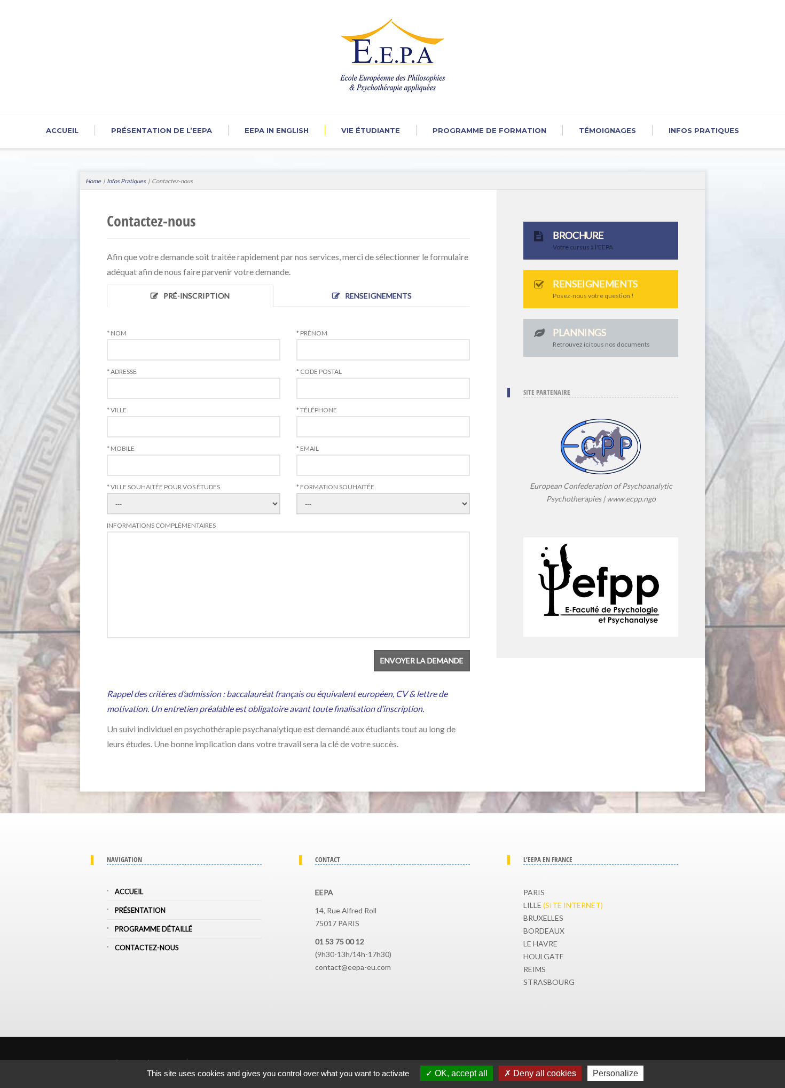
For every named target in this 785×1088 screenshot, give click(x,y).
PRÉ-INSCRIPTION (196, 295)
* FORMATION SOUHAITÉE (335, 487)
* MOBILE (121, 448)
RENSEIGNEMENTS (378, 295)
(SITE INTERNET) (573, 905)
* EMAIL (307, 448)
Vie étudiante (370, 130)
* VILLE (117, 410)
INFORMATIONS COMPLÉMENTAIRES (161, 525)
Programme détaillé (153, 929)
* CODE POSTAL (319, 372)
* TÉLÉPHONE (316, 410)
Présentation (140, 910)
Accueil (62, 130)
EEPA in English (277, 130)
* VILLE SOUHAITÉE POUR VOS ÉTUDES (163, 487)
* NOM (117, 333)
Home (93, 180)
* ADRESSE (122, 372)
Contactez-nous (147, 947)
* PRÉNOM (311, 333)
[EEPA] (393, 52)
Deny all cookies (543, 1073)
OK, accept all (460, 1073)
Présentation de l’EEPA (161, 130)
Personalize (615, 1073)
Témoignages (607, 130)
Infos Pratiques (704, 130)
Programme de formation (489, 130)
